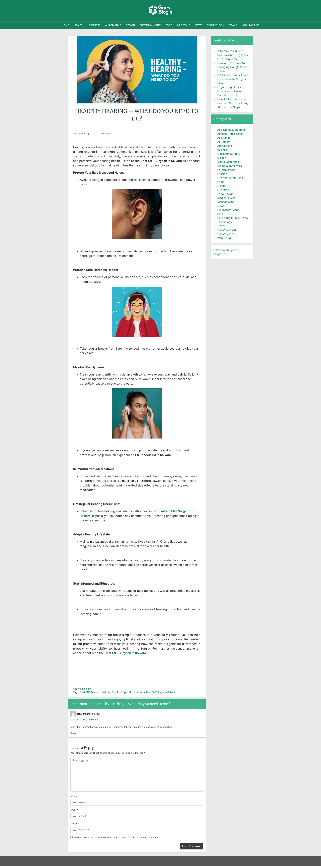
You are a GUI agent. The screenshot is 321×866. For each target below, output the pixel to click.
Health (79, 25)
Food (169, 25)
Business (94, 25)
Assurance (223, 137)
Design (130, 25)
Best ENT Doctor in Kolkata (95, 692)
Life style (183, 25)
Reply (73, 733)
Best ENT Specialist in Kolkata (128, 692)
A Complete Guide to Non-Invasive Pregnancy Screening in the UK (232, 55)
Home (65, 25)
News (198, 25)
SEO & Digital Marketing (232, 218)
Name (73, 796)
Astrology (223, 141)
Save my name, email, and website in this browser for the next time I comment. (116, 837)
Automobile (113, 25)
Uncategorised (226, 230)
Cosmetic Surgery (228, 153)
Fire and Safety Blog (230, 177)
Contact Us (251, 25)
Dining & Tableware (229, 165)
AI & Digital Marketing (231, 129)
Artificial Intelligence (230, 133)
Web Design (224, 238)
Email (73, 810)
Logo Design (225, 194)
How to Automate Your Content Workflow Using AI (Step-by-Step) (232, 103)
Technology (215, 25)
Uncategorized (226, 234)
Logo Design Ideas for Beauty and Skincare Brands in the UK (231, 91)
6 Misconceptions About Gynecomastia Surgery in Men (233, 79)
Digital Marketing (228, 161)
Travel (233, 25)
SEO (220, 214)
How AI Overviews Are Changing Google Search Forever (233, 67)
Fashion (222, 173)
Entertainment (150, 25)
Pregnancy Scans (228, 210)
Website (74, 823)
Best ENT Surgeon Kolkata (161, 692)
